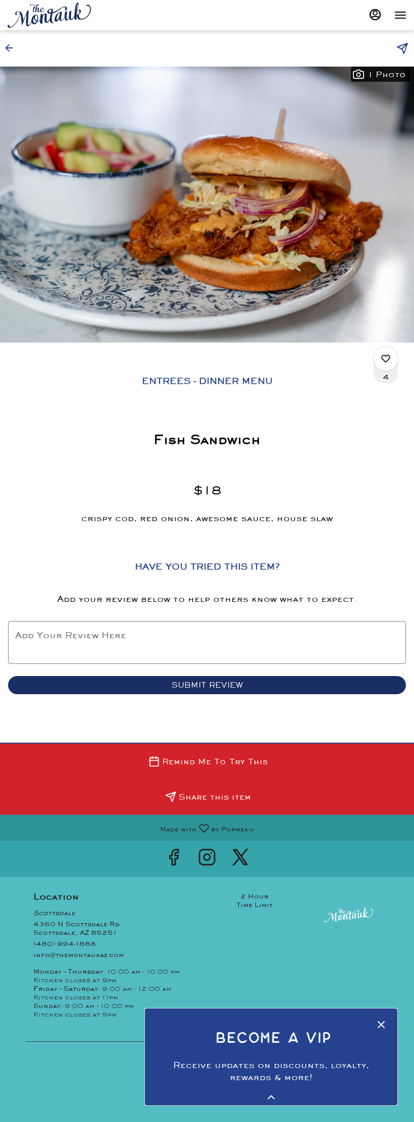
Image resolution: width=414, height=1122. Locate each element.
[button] (12, 48)
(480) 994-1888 (64, 943)
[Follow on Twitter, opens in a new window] (240, 859)
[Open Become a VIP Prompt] (271, 1097)
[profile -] (375, 15)
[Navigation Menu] (400, 15)
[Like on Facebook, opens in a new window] (174, 859)
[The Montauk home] (53, 15)
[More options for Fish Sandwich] (386, 359)
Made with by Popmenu (131, 827)
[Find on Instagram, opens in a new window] (207, 859)
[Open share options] (402, 48)
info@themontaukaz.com (78, 954)
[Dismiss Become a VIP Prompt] (381, 1025)
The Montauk (348, 914)
